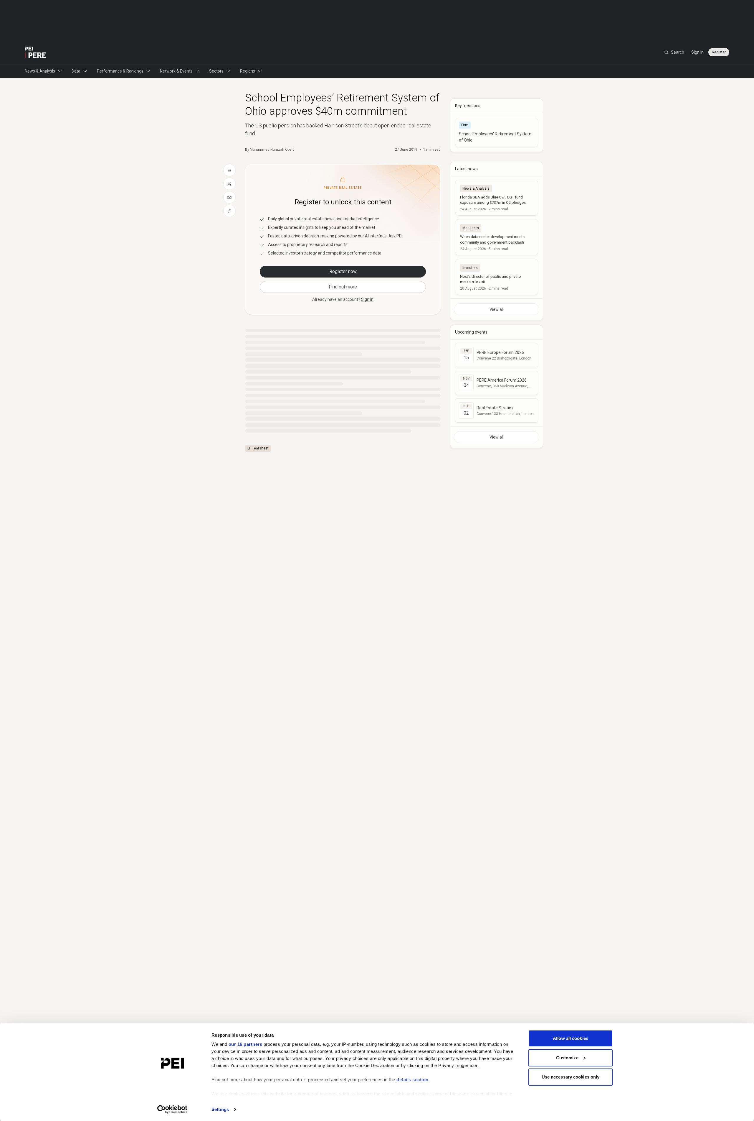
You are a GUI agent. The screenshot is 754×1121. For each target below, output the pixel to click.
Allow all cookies (570, 1038)
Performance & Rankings (120, 71)
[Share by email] (229, 197)
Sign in (697, 52)
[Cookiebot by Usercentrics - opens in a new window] (172, 1109)
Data (76, 71)
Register (719, 52)
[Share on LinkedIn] (229, 170)
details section (412, 1079)
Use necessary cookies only (571, 1076)
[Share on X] (229, 184)
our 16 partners (245, 1044)
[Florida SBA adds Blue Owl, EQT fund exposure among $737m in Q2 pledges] (496, 197)
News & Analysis (40, 71)
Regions (247, 71)
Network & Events (176, 71)
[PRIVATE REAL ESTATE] (35, 52)
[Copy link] (229, 211)
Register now (343, 271)
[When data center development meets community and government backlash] (496, 237)
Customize (567, 1057)
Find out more (343, 287)
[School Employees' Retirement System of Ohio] (496, 132)
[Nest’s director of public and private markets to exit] (496, 277)
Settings (220, 1109)
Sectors (216, 71)
